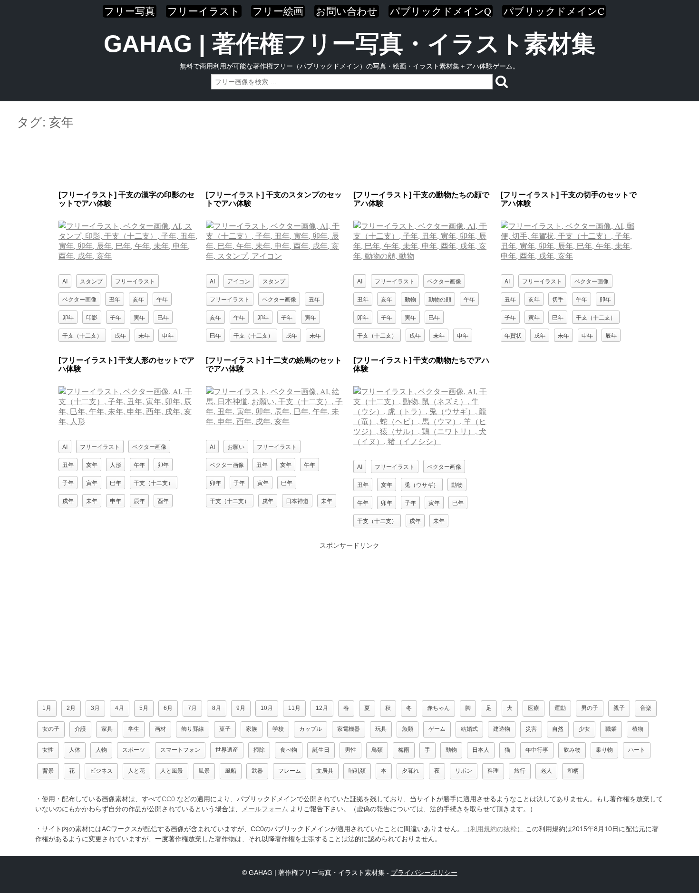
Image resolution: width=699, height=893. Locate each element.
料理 (493, 770)
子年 (115, 317)
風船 (230, 770)
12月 (322, 708)
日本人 (480, 750)
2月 (71, 708)
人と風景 (171, 770)
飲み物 (572, 750)
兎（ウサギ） (422, 484)
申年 (168, 335)
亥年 (138, 299)
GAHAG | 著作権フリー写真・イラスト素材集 (349, 43)
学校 (278, 729)
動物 (410, 299)
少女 (584, 729)
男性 (350, 750)
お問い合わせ (347, 11)
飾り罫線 (192, 729)
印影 (91, 317)
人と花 (136, 770)
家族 (251, 729)
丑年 (114, 299)
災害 (531, 729)
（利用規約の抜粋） (494, 829)
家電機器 (348, 729)
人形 (115, 464)
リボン (463, 770)
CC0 (168, 799)
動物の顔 (439, 299)
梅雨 (403, 750)
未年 (144, 335)
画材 (160, 729)
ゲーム (437, 729)
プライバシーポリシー (424, 872)
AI (65, 281)
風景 (204, 770)
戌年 (120, 335)
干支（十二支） (82, 335)
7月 (192, 708)
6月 (168, 708)
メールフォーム (265, 809)
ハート (636, 750)
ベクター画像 (79, 299)
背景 (48, 770)
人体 (74, 750)
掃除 (259, 750)
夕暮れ (410, 770)
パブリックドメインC (554, 11)
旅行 (519, 770)
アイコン (238, 281)
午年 (162, 299)
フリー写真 (129, 11)
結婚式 (469, 729)
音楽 (645, 708)
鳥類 (377, 750)
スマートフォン (180, 750)
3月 (95, 708)
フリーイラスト (203, 11)
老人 (546, 770)
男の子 (589, 708)
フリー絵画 (277, 11)
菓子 (225, 729)
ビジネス (101, 770)
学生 (133, 729)
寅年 (139, 317)
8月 (216, 708)
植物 (637, 729)
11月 (294, 708)
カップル (310, 729)
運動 (560, 708)
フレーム (289, 770)
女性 (48, 750)
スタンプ (91, 281)
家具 (107, 729)
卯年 (68, 317)
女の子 (50, 729)
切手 (557, 299)
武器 (257, 770)
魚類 (407, 729)
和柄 (573, 770)
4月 (119, 708)
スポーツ (133, 750)
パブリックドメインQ (440, 11)
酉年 (163, 500)
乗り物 (604, 750)
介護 (80, 729)
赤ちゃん (438, 708)
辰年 (611, 335)
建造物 (501, 729)
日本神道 (297, 500)
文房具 (324, 770)
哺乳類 (357, 770)
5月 (143, 708)
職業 (611, 729)
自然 (557, 729)
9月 (240, 708)
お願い (235, 446)
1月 (46, 708)
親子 (619, 708)
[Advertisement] (349, 160)
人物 (101, 750)
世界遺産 (226, 750)
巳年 (163, 317)
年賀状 (513, 335)
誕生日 (321, 750)
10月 (267, 708)
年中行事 (536, 750)
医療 (533, 708)
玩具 (381, 729)
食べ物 (288, 750)
